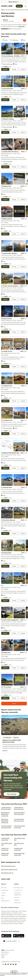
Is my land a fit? (18, 890)
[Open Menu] (25, 6)
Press (2, 898)
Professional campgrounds (17, 893)
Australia (8, 9)
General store (4, 890)
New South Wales (15, 9)
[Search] (24, 20)
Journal (3, 893)
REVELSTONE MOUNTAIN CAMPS (11, 741)
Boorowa (22, 9)
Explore (3, 9)
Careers (3, 895)
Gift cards (3, 887)
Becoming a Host (18, 887)
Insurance (16, 897)
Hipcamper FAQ (5, 901)
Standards (16, 900)
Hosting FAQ (17, 902)
